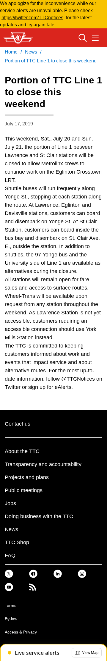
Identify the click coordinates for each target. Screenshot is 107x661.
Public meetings (24, 490)
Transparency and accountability (43, 464)
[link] (9, 573)
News (11, 529)
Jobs (10, 503)
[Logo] (18, 37)
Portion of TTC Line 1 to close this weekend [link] (51, 60)
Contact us (17, 424)
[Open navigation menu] (95, 38)
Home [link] (11, 51)
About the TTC (22, 451)
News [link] (31, 51)
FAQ (10, 555)
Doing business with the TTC (39, 516)
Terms (10, 605)
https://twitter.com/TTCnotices (32, 17)
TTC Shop (17, 542)
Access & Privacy (21, 632)
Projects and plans (27, 477)
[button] (87, 652)
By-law (11, 618)
